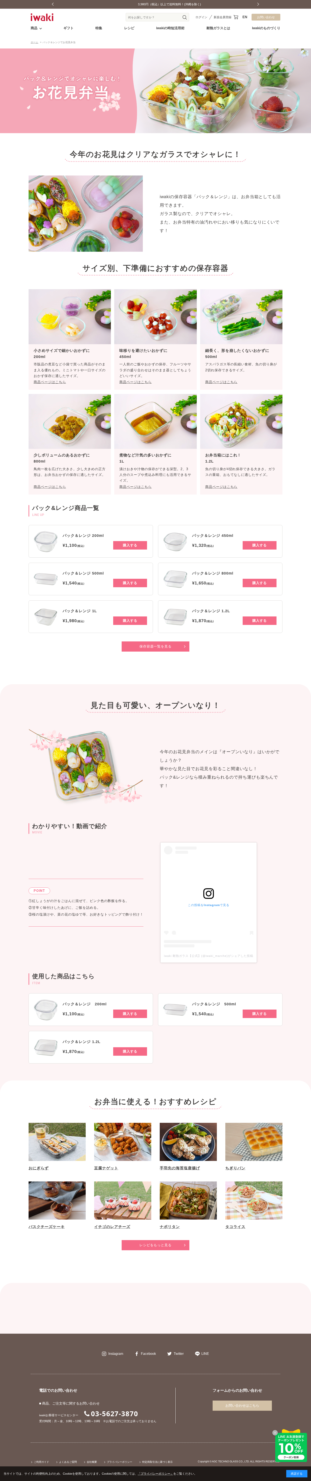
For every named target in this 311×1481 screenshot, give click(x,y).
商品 (34, 28)
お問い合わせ (266, 17)
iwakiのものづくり (266, 28)
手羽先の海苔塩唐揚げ (180, 1168)
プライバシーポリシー (119, 1461)
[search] (184, 17)
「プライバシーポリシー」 (155, 1473)
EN (244, 17)
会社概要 (92, 1461)
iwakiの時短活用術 (170, 28)
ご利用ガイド (41, 1461)
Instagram (115, 1353)
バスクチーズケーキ (47, 1227)
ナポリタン (170, 1227)
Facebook (148, 1353)
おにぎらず (39, 1168)
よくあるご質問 (68, 1461)
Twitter (179, 1353)
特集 (98, 28)
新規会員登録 (222, 17)
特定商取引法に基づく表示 (157, 1461)
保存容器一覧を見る (155, 646)
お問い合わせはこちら (242, 1405)
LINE (205, 1353)
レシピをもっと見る (155, 1245)
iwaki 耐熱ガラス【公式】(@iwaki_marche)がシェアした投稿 (208, 955)
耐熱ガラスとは (218, 28)
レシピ (129, 28)
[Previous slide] (53, 4)
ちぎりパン (235, 1168)
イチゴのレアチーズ (112, 1227)
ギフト (68, 28)
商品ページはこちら (50, 382)
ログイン (201, 17)
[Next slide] (258, 4)
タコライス (235, 1227)
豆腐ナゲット (106, 1168)
